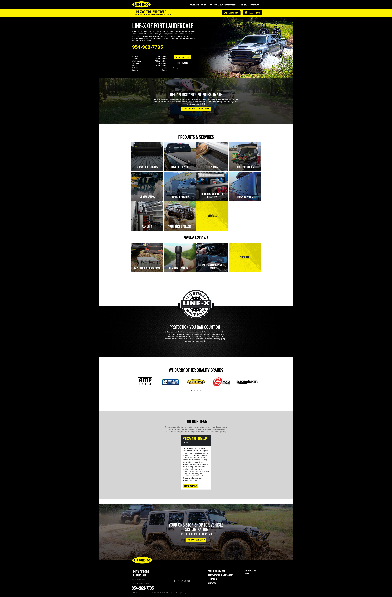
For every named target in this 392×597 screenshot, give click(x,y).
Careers (246, 573)
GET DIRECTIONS (182, 57)
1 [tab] (192, 392)
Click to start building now (196, 109)
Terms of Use (175, 593)
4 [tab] (201, 392)
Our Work (255, 4)
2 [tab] (195, 392)
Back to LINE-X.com (250, 571)
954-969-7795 (147, 47)
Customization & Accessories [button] (223, 4)
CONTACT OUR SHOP (196, 540)
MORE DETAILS (190, 486)
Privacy (183, 593)
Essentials (243, 4)
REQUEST (254, 13)
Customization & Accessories (220, 575)
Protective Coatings (216, 571)
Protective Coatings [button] (198, 4)
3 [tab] (198, 392)
